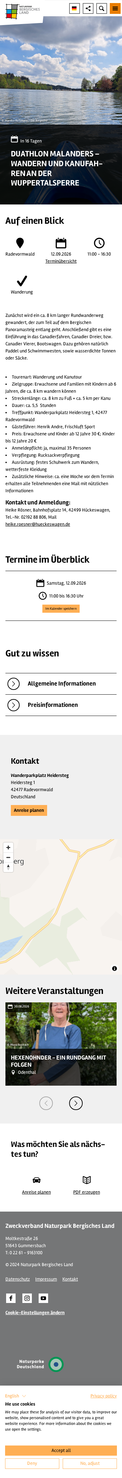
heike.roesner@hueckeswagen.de (37, 524)
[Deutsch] (74, 8)
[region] (61, 907)
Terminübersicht (61, 261)
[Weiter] (76, 1103)
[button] (29, 810)
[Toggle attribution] (114, 968)
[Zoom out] (8, 857)
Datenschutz (17, 1279)
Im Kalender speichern (61, 609)
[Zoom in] (8, 847)
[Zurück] (46, 1103)
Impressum (46, 1279)
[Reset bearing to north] (8, 867)
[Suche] (101, 8)
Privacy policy (103, 1396)
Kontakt (70, 1279)
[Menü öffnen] (115, 8)
